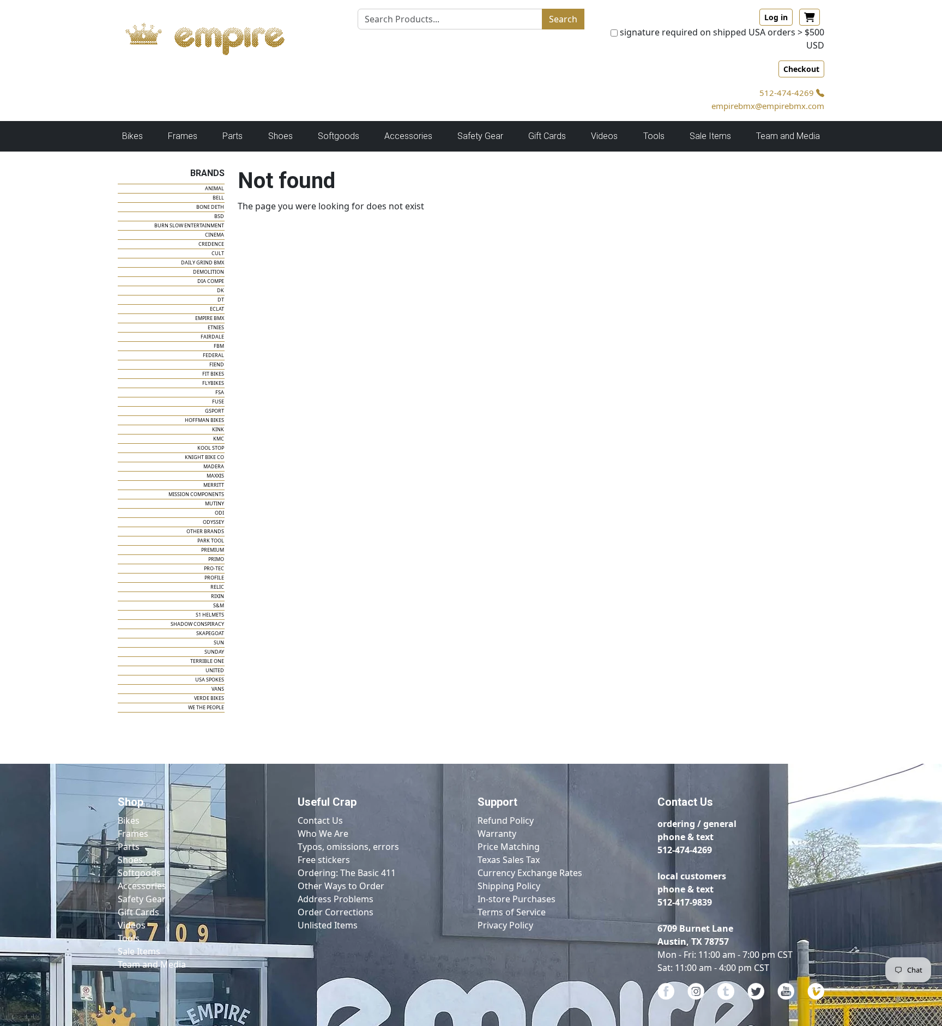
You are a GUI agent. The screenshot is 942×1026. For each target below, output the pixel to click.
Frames (133, 834)
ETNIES (216, 327)
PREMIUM (212, 549)
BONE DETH (210, 206)
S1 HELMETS (210, 614)
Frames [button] (182, 136)
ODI (219, 512)
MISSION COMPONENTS (196, 494)
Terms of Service (512, 912)
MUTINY (214, 503)
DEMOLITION (208, 271)
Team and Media (788, 136)
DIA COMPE (210, 281)
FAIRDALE (212, 336)
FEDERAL (213, 355)
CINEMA (214, 234)
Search (563, 19)
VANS (218, 688)
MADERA (213, 466)
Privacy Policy (505, 925)
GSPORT (214, 410)
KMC (218, 438)
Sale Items (139, 951)
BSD (219, 216)
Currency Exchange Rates (530, 873)
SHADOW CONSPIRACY (197, 623)
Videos (132, 925)
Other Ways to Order (341, 886)
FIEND (216, 364)
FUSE (218, 401)
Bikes (129, 820)
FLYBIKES (213, 383)
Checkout (801, 69)
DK (220, 290)
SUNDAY (214, 651)
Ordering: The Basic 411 (347, 873)
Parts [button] (232, 136)
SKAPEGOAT (210, 633)
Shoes (130, 860)
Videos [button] (604, 136)
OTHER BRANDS (205, 531)
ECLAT (217, 308)
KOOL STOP (210, 447)
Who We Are (323, 834)
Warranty (497, 834)
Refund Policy (506, 820)
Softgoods (139, 873)
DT (221, 299)
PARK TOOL (210, 540)
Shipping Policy (509, 886)
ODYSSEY (213, 522)
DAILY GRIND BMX (202, 262)
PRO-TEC (214, 568)
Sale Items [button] (710, 136)
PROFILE (214, 577)
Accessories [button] (408, 136)
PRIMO (216, 559)
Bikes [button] (132, 136)
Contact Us (320, 820)
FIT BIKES (213, 373)
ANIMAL (214, 188)
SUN (219, 642)
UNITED (215, 670)
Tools (129, 938)
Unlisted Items (328, 925)
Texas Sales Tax (509, 860)
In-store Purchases (516, 899)
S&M (218, 605)
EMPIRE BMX (209, 318)
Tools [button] (654, 136)
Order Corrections (335, 912)
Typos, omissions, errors (348, 847)
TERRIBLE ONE (207, 661)
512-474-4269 (787, 92)
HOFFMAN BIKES (204, 420)
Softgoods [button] (338, 136)
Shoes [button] (280, 136)
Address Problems (335, 899)
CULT (218, 253)
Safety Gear (142, 899)
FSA (219, 392)
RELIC (217, 586)
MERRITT (213, 484)
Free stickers (324, 860)
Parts (129, 847)
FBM (219, 345)
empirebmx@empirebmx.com (767, 105)
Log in (776, 17)
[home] (215, 36)
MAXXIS (215, 475)
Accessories (142, 886)
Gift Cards (547, 136)
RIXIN (217, 596)
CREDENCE (211, 244)
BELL (218, 197)
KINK (218, 429)
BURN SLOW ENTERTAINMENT (189, 225)
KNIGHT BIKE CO (204, 457)
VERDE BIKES (209, 698)
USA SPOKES (209, 679)
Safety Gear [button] (480, 136)
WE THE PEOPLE (206, 707)
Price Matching (509, 847)
